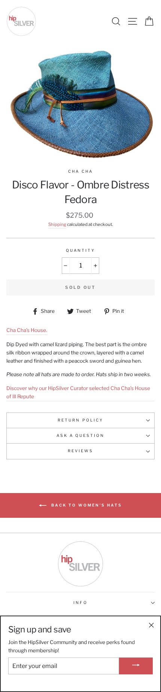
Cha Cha (80, 171)
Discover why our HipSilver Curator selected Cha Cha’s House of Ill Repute (78, 392)
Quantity (80, 250)
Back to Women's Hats (85, 504)
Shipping (57, 224)
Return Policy (80, 420)
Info (80, 602)
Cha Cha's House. (26, 330)
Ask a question (81, 435)
